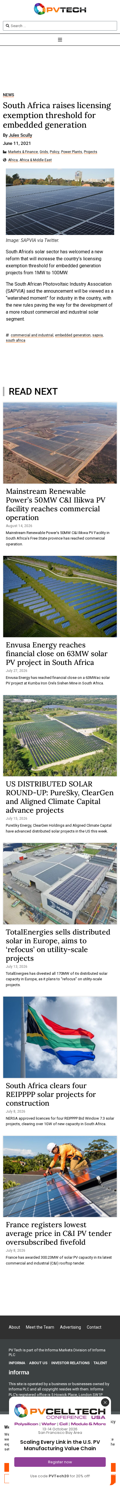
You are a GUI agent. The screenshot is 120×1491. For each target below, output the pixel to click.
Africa (13, 160)
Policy (54, 152)
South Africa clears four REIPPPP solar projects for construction (51, 1094)
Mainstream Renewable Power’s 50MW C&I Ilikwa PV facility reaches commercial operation (55, 504)
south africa (15, 341)
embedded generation (73, 335)
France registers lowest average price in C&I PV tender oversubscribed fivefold (59, 1233)
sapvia (97, 335)
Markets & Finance (23, 152)
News (8, 95)
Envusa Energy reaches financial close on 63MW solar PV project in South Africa (56, 653)
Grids (44, 152)
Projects (90, 152)
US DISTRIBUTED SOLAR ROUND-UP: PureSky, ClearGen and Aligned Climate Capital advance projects (60, 797)
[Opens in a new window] (19, 1372)
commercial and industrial (32, 335)
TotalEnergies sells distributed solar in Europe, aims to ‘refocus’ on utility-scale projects (58, 945)
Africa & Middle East (36, 160)
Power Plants (71, 152)
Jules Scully (20, 135)
